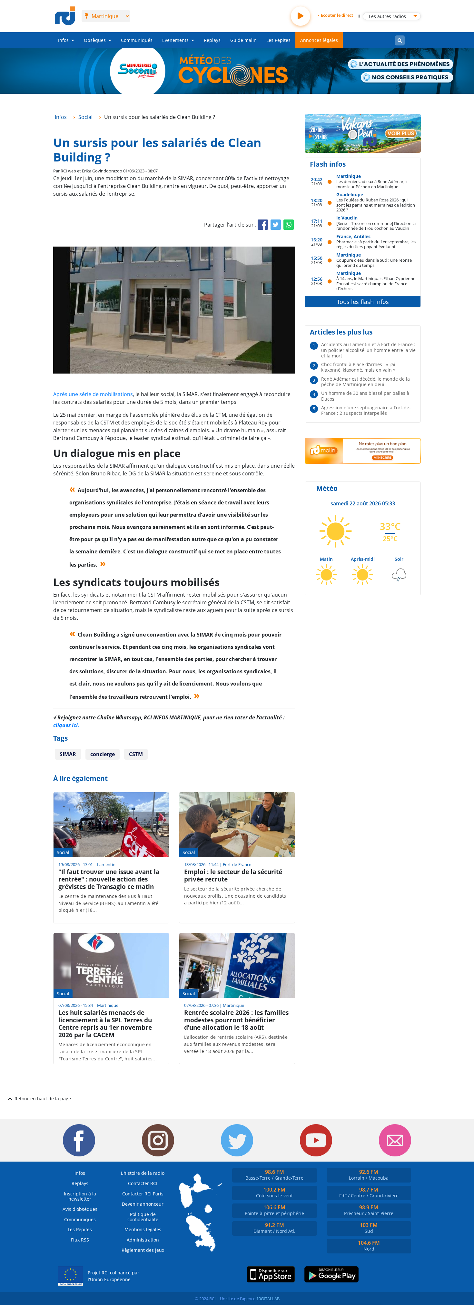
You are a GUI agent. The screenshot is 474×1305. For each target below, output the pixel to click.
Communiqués (137, 40)
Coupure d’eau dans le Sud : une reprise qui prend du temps (374, 262)
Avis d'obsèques (80, 1209)
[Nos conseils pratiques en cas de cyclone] (407, 77)
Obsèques (95, 40)
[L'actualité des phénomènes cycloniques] (401, 64)
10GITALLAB (268, 1298)
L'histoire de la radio (142, 1173)
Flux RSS (80, 1240)
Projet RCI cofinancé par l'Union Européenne (113, 1276)
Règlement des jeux (143, 1250)
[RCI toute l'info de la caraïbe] (65, 16)
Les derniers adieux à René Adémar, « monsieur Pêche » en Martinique (371, 184)
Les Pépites (278, 40)
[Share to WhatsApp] (288, 224)
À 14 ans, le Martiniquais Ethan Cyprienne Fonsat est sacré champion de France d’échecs (375, 283)
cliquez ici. (66, 725)
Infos (63, 40)
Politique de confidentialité (142, 1216)
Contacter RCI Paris (142, 1194)
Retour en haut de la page (43, 1099)
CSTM (136, 754)
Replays (212, 40)
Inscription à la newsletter (80, 1196)
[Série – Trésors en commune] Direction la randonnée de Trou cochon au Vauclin (376, 225)
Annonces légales (319, 40)
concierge (102, 754)
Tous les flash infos (363, 302)
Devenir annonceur (142, 1204)
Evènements (175, 40)
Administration (143, 1240)
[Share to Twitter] (276, 224)
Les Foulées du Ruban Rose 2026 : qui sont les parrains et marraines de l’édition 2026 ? (375, 204)
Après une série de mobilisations (93, 394)
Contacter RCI (142, 1183)
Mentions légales (142, 1229)
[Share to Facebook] (263, 224)
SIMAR (68, 754)
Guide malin (243, 40)
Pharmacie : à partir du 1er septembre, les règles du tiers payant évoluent (376, 244)
